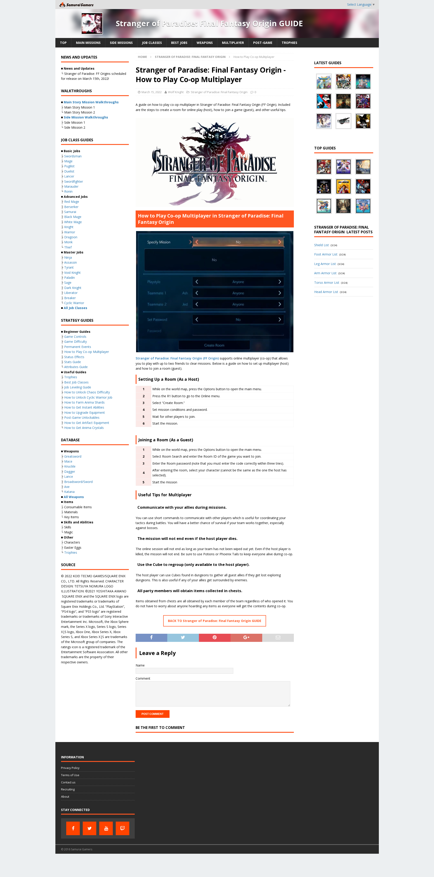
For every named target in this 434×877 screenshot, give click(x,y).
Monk (68, 242)
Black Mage (72, 217)
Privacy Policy (70, 768)
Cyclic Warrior (74, 303)
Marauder (71, 186)
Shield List (321, 245)
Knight (68, 227)
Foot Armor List (325, 254)
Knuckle (69, 466)
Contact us (68, 782)
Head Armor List (326, 292)
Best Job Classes (76, 382)
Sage (67, 282)
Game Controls (75, 336)
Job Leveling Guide (77, 387)
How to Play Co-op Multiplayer (86, 352)
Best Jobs (179, 42)
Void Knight (72, 272)
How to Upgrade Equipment (84, 412)
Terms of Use (70, 775)
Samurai (70, 212)
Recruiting (68, 789)
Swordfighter (73, 181)
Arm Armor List (325, 273)
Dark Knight (72, 288)
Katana (69, 491)
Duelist (69, 171)
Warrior (69, 232)
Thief (68, 247)
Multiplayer (233, 42)
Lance (68, 476)
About (65, 796)
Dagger (69, 471)
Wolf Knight (176, 92)
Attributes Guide (76, 367)
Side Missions (121, 42)
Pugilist (69, 166)
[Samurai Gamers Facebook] (73, 828)
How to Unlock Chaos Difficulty (87, 392)
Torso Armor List (326, 282)
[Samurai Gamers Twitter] (89, 828)
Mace (68, 461)
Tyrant (69, 267)
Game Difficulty (75, 341)
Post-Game (262, 42)
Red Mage (71, 201)
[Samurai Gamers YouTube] (106, 828)
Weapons (205, 42)
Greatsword (72, 456)
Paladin (69, 277)
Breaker (70, 298)
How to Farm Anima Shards (84, 402)
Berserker (71, 207)
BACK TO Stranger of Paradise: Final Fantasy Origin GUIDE (214, 621)
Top (63, 42)
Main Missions (88, 42)
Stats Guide (72, 362)
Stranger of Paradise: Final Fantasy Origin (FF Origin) (177, 358)
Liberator (71, 293)
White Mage (73, 222)
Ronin (68, 191)
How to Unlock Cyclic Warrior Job (88, 397)
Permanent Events (77, 347)
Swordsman (73, 156)
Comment (143, 678)
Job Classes (152, 42)
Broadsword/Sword (78, 482)
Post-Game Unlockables (81, 417)
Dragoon (70, 237)
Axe (67, 487)
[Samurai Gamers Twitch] (122, 828)
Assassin (70, 262)
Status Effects (74, 357)
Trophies (289, 42)
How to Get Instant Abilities (84, 407)
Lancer (69, 176)
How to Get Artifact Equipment (86, 423)
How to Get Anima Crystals (84, 427)
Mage (68, 161)
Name (140, 665)
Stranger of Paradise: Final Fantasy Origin (219, 92)
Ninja (68, 257)
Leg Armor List (325, 264)
